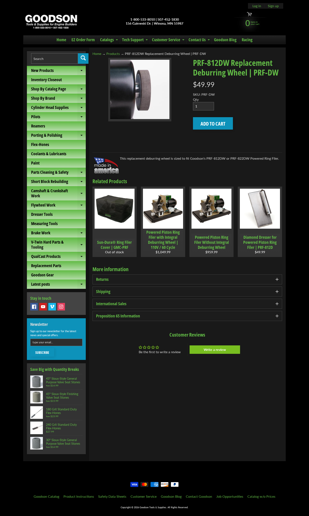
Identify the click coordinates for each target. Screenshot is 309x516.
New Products (58, 71)
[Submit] (83, 58)
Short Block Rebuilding (58, 182)
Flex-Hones (40, 144)
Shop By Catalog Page (58, 90)
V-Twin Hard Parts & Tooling (58, 245)
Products (113, 54)
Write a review (215, 350)
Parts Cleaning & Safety (58, 173)
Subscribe (42, 352)
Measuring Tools (44, 223)
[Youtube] (43, 306)
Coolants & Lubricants (48, 154)
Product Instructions (78, 496)
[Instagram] (61, 306)
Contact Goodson (199, 496)
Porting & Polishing (58, 136)
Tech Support (135, 40)
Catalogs (109, 40)
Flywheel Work (58, 206)
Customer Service (168, 40)
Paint (35, 163)
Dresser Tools (42, 214)
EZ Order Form (83, 39)
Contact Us (200, 40)
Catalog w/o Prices (261, 496)
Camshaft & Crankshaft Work (58, 193)
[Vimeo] (52, 306)
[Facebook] (34, 306)
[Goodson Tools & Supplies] (51, 21)
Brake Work (58, 233)
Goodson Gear (42, 275)
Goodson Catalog (46, 496)
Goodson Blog (225, 39)
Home (61, 39)
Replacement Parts (46, 265)
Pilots (58, 117)
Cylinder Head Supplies (58, 108)
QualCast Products (58, 257)
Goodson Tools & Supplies (153, 507)
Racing (247, 39)
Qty (196, 99)
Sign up (273, 6)
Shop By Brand (58, 99)
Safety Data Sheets (112, 496)
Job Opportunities (229, 496)
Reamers (38, 126)
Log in (256, 6)
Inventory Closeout (46, 79)
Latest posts (58, 285)
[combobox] (54, 58)
